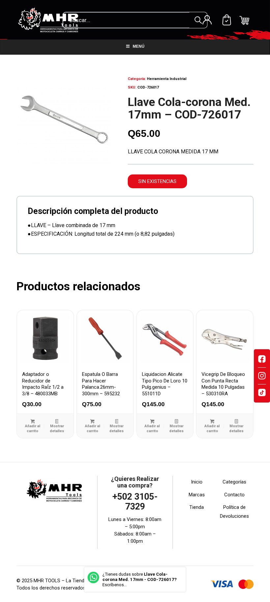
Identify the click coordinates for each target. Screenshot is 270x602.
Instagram (262, 375)
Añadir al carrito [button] (32, 428)
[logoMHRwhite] (50, 19)
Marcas (197, 495)
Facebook (262, 359)
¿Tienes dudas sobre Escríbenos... (139, 579)
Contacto (234, 495)
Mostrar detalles (57, 428)
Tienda (196, 507)
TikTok (262, 392)
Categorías (234, 482)
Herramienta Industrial (166, 79)
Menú (139, 46)
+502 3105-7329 (135, 501)
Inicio (196, 482)
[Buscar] (198, 20)
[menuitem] (207, 19)
